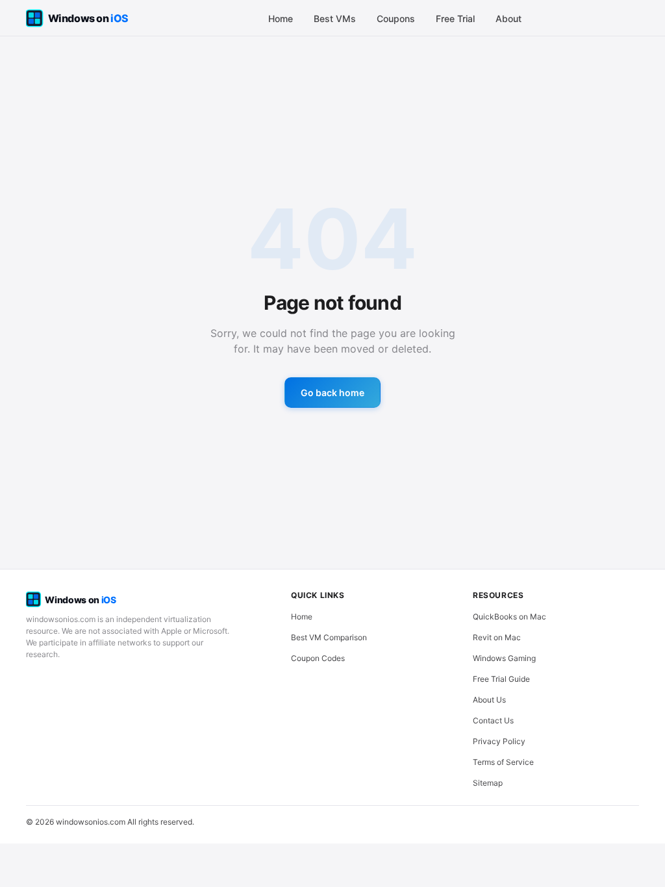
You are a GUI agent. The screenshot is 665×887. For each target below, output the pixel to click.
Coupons (396, 18)
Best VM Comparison (329, 637)
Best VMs (335, 18)
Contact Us (493, 720)
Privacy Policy (499, 741)
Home (280, 18)
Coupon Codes (318, 658)
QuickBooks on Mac (509, 616)
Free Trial (455, 18)
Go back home (332, 392)
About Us (489, 700)
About (508, 18)
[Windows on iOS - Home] (88, 18)
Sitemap (488, 783)
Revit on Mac (497, 637)
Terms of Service (503, 762)
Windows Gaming (504, 658)
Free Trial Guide (501, 679)
